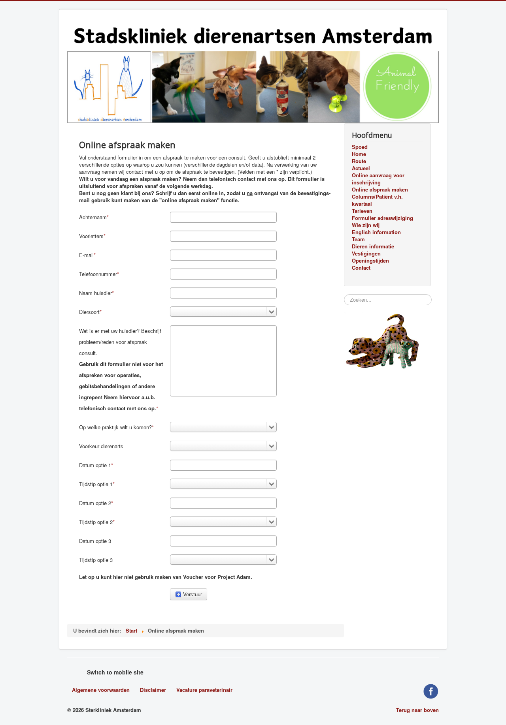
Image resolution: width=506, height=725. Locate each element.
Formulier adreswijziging (382, 218)
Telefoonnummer (98, 274)
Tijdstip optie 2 (96, 522)
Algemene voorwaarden (101, 689)
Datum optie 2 (95, 503)
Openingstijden (370, 260)
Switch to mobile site (115, 672)
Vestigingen (366, 253)
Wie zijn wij (366, 225)
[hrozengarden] (253, 86)
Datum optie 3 (95, 541)
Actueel (361, 168)
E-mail (86, 255)
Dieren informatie (373, 246)
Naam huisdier (95, 293)
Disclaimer (153, 689)
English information (376, 232)
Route (359, 161)
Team (358, 239)
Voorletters (91, 236)
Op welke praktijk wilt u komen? (115, 427)
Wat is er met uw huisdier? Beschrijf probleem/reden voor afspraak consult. (121, 369)
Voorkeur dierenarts (101, 446)
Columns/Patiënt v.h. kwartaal (377, 200)
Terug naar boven (417, 710)
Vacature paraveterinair (204, 689)
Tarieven (362, 210)
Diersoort (89, 312)
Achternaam (93, 217)
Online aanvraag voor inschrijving (378, 179)
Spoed (360, 146)
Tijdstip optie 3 (96, 559)
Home (359, 154)
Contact (361, 267)
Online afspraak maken (380, 189)
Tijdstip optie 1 (96, 484)
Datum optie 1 (95, 465)
